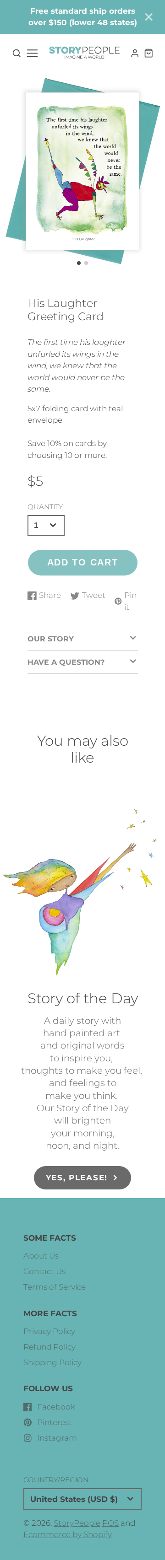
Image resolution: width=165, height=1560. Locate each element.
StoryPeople (77, 1523)
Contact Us (44, 1271)
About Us (41, 1255)
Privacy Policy (49, 1331)
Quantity (45, 506)
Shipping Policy (52, 1362)
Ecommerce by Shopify (67, 1534)
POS (110, 1523)
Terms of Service (54, 1286)
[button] (79, 263)
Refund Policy (49, 1346)
